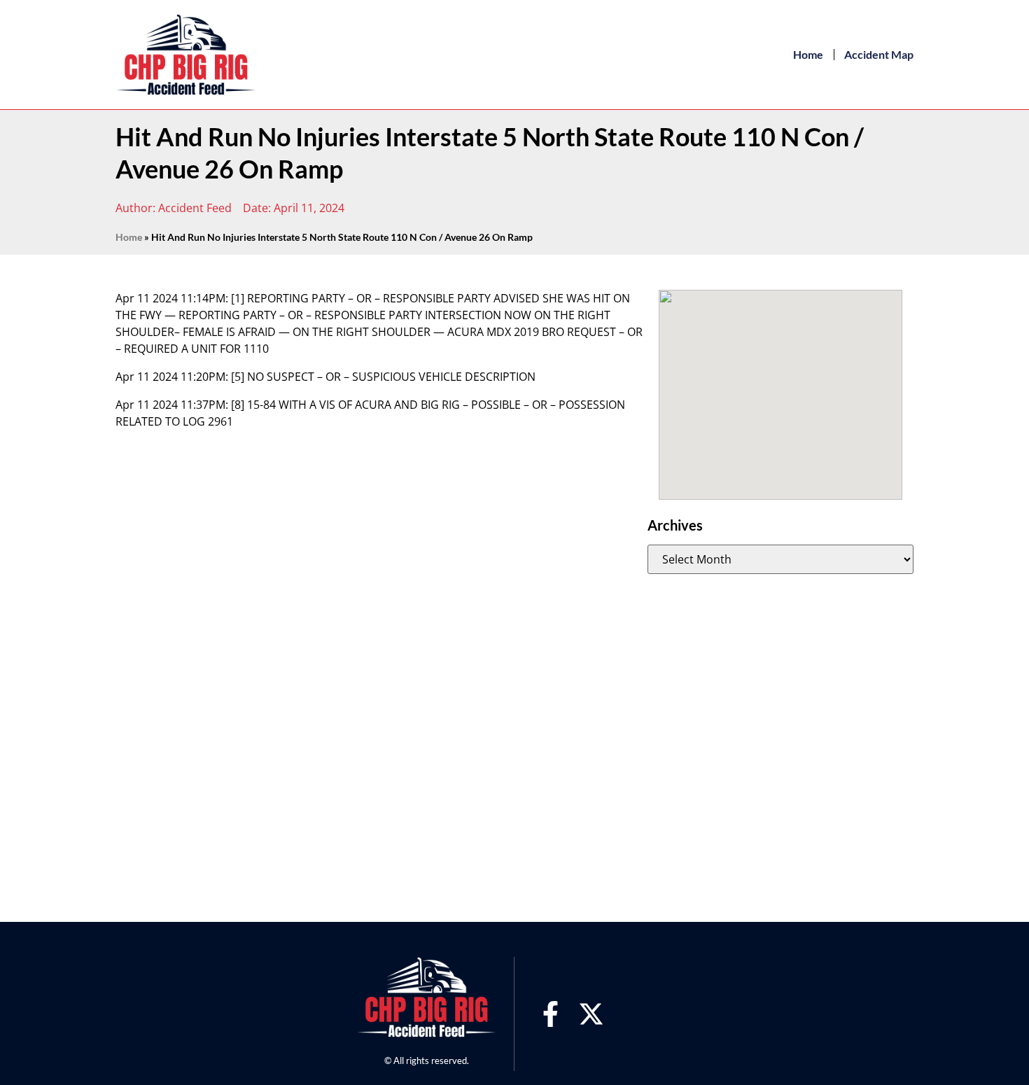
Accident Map (878, 54)
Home (808, 54)
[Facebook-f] (550, 1013)
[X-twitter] (591, 1013)
